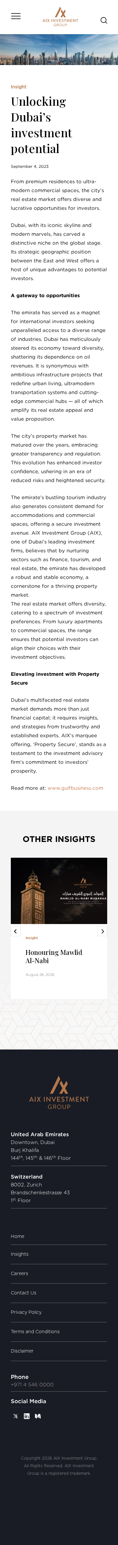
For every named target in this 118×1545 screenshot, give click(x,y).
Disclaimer (22, 1351)
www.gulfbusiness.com (75, 788)
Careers (19, 1273)
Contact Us (23, 1293)
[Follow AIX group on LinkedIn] (26, 1416)
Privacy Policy (26, 1312)
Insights (20, 1254)
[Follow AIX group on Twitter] (15, 1416)
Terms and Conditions (35, 1332)
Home (17, 1236)
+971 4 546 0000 (32, 1384)
